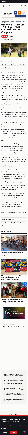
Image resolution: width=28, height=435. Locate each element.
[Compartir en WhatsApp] (2, 64)
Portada (3, 21)
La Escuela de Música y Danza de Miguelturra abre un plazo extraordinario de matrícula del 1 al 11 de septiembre (14, 395)
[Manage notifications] (24, 432)
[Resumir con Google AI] (8, 67)
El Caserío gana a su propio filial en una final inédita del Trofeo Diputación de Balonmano (12, 277)
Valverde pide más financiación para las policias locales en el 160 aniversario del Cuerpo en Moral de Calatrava (13, 376)
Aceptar (13, 432)
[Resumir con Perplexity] (2, 67)
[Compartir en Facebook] (8, 64)
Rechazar (5, 432)
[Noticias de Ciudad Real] (7, 5)
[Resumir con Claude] (24, 64)
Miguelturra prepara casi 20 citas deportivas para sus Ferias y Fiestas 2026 (13, 254)
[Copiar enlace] (18, 64)
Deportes (7, 21)
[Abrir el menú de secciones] (25, 5)
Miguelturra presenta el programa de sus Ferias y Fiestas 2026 (14, 400)
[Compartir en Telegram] (11, 64)
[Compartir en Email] (14, 64)
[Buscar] (21, 5)
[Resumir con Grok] (5, 67)
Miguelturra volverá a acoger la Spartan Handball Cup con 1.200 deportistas (12, 301)
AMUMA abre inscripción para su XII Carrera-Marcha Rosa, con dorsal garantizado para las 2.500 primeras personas (13, 382)
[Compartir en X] (5, 64)
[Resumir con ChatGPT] (21, 64)
